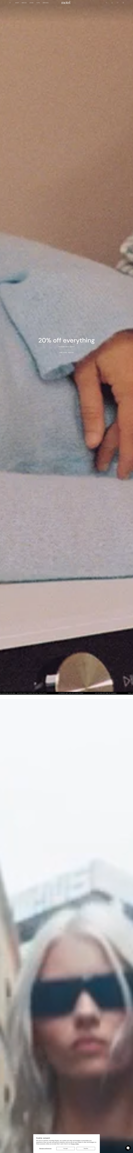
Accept (65, 1148)
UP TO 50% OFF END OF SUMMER (75, 693)
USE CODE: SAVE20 (66, 353)
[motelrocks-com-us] (65, 2)
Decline (86, 1148)
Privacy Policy (75, 1144)
